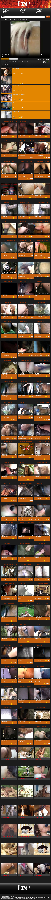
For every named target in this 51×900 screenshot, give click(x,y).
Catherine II (22, 13)
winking (7, 538)
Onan (21, 11)
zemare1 (21, 519)
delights (40, 417)
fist (4, 336)
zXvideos (5, 11)
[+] (47, 61)
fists (23, 538)
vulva (6, 336)
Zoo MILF (22, 12)
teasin (24, 498)
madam (40, 176)
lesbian (23, 255)
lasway (40, 255)
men (24, 155)
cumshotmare (5, 722)
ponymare (24, 438)
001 (13, 102)
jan (23, 197)
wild (42, 236)
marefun (21, 722)
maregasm (6, 457)
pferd (7, 376)
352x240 (5, 477)
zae (7, 579)
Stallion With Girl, (9, 62)
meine (6, 396)
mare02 (21, 681)
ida (20, 477)
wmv (5, 579)
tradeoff (38, 376)
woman (24, 176)
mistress (21, 236)
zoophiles (6, 64)
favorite (21, 276)
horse (4, 317)
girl (4, 498)
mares (21, 197)
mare (41, 136)
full (42, 176)
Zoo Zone (5, 12)
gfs (22, 558)
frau (4, 396)
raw (7, 477)
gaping (38, 136)
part (21, 376)
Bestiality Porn (39, 12)
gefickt (5, 376)
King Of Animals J (16, 68)
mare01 (38, 579)
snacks (40, 317)
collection (7, 417)
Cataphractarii (39, 11)
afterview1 (38, 438)
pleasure (5, 355)
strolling (8, 639)
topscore (38, 741)
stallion (21, 155)
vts (3, 236)
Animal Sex (22, 10)
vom (9, 376)
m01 (39, 722)
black (42, 619)
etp (8, 276)
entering (23, 297)
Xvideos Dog (6, 10)
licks (37, 619)
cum (4, 276)
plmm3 (38, 297)
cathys (7, 317)
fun (20, 396)
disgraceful (22, 136)
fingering (40, 355)
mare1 (21, 660)
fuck (25, 376)
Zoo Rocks (5, 9)
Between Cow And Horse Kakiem (19, 94)
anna (4, 155)
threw (38, 317)
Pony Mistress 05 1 (16, 111)
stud (21, 741)
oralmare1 (5, 660)
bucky (38, 255)
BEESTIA (25, 4)
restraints (40, 197)
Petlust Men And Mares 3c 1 (18, 77)
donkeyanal (39, 702)
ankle (38, 197)
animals (38, 236)
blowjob (4, 639)
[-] (48, 61)
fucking (40, 276)
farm (41, 236)
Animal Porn (6, 13)
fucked (41, 155)
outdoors (38, 155)
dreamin (21, 498)
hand (5, 417)
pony (7, 176)
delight (38, 598)
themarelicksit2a (7, 598)
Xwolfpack (38, 13)
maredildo (5, 519)
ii (20, 702)
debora (24, 619)
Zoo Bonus (38, 10)
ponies (5, 297)
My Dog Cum (23, 9)
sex (37, 681)
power (5, 702)
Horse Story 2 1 (16, 85)
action (7, 619)
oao (41, 741)
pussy (23, 702)
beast (25, 236)
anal (41, 477)
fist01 (40, 558)
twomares (22, 336)
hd (37, 722)
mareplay (5, 558)
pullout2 (38, 477)
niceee (5, 176)
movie (21, 176)
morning (8, 355)
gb (22, 741)
